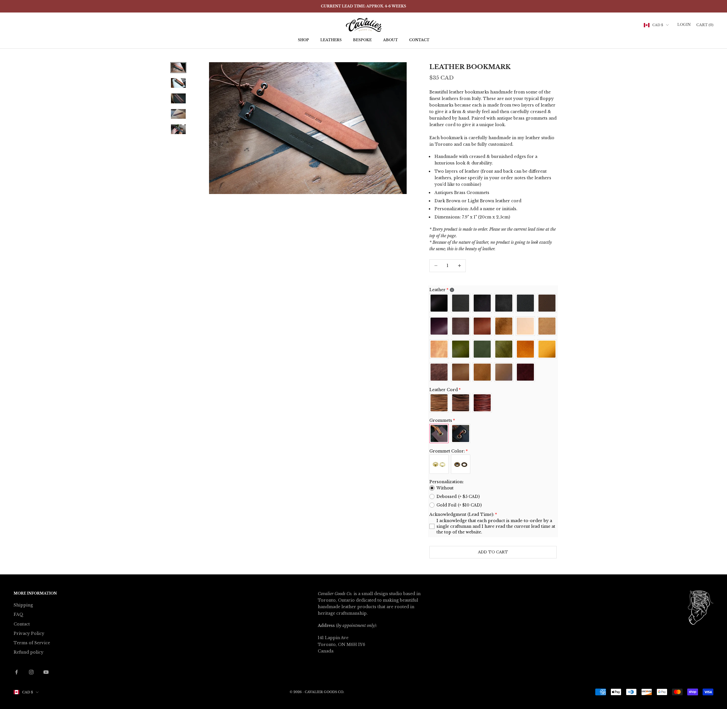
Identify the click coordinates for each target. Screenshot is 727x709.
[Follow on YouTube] (46, 672)
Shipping (23, 605)
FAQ (18, 614)
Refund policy (28, 652)
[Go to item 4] (178, 114)
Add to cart (493, 552)
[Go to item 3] (178, 98)
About (390, 40)
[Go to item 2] (178, 83)
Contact (419, 40)
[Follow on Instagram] (31, 672)
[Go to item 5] (178, 129)
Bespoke (362, 40)
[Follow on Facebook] (16, 672)
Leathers (331, 40)
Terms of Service (32, 642)
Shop (303, 40)
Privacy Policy (29, 633)
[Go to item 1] (178, 67)
